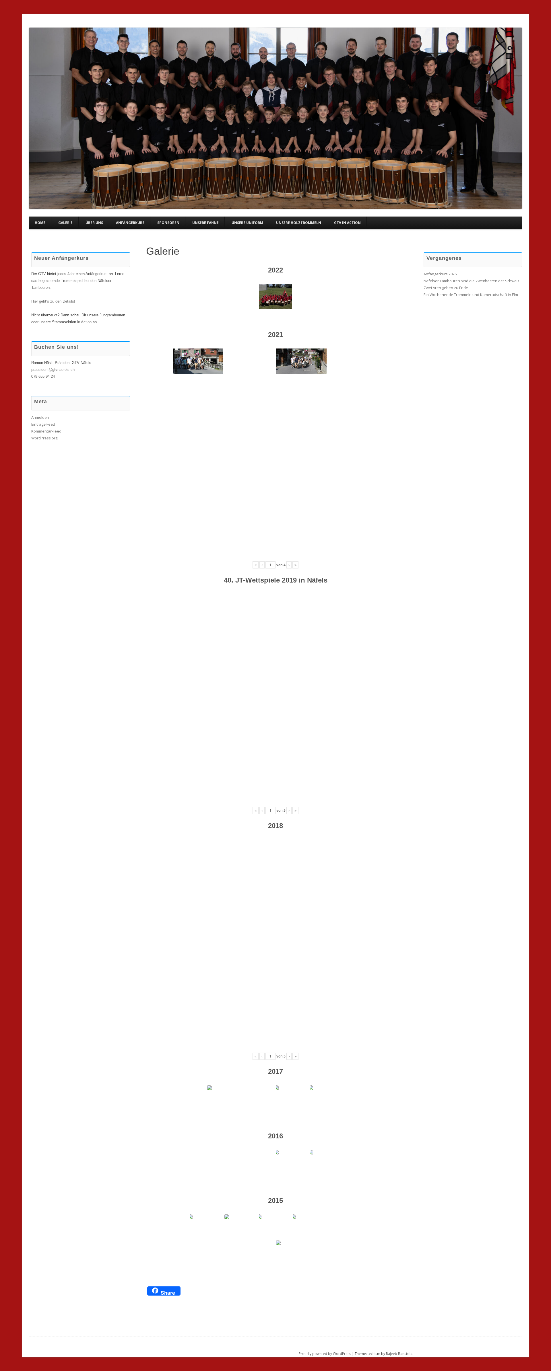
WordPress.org (44, 438)
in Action (84, 322)
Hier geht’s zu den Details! (53, 301)
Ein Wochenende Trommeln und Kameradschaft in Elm (471, 294)
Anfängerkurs (130, 222)
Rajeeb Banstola (399, 1353)
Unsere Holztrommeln (298, 222)
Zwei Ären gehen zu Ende (446, 287)
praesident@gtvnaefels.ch (53, 369)
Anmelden (40, 417)
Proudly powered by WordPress (325, 1353)
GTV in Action (347, 222)
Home (40, 222)
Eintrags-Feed (43, 424)
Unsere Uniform (247, 222)
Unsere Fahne (205, 222)
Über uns (94, 222)
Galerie (65, 222)
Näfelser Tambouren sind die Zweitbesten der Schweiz (471, 280)
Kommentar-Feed (46, 431)
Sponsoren (168, 222)
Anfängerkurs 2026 (440, 273)
